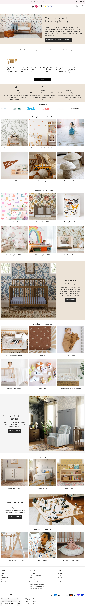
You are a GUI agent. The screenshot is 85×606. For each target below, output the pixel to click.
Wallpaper (21, 12)
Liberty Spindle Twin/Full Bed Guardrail (72, 69)
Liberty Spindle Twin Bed (59, 68)
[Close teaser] (17, 601)
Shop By (61, 12)
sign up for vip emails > (48, 1)
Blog (69, 12)
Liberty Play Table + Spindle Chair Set (24, 68)
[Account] (80, 6)
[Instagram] (76, 2)
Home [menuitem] (9, 12)
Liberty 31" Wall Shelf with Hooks (47, 68)
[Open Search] (77, 6)
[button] (9, 604)
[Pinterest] (78, 2)
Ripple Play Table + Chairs (12, 68)
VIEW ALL (42, 79)
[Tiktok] (83, 2)
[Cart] (82, 6)
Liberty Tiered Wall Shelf (36, 68)
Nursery (42, 12)
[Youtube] (81, 2)
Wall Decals (32, 12)
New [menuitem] (13, 12)
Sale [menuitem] (75, 12)
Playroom (52, 12)
